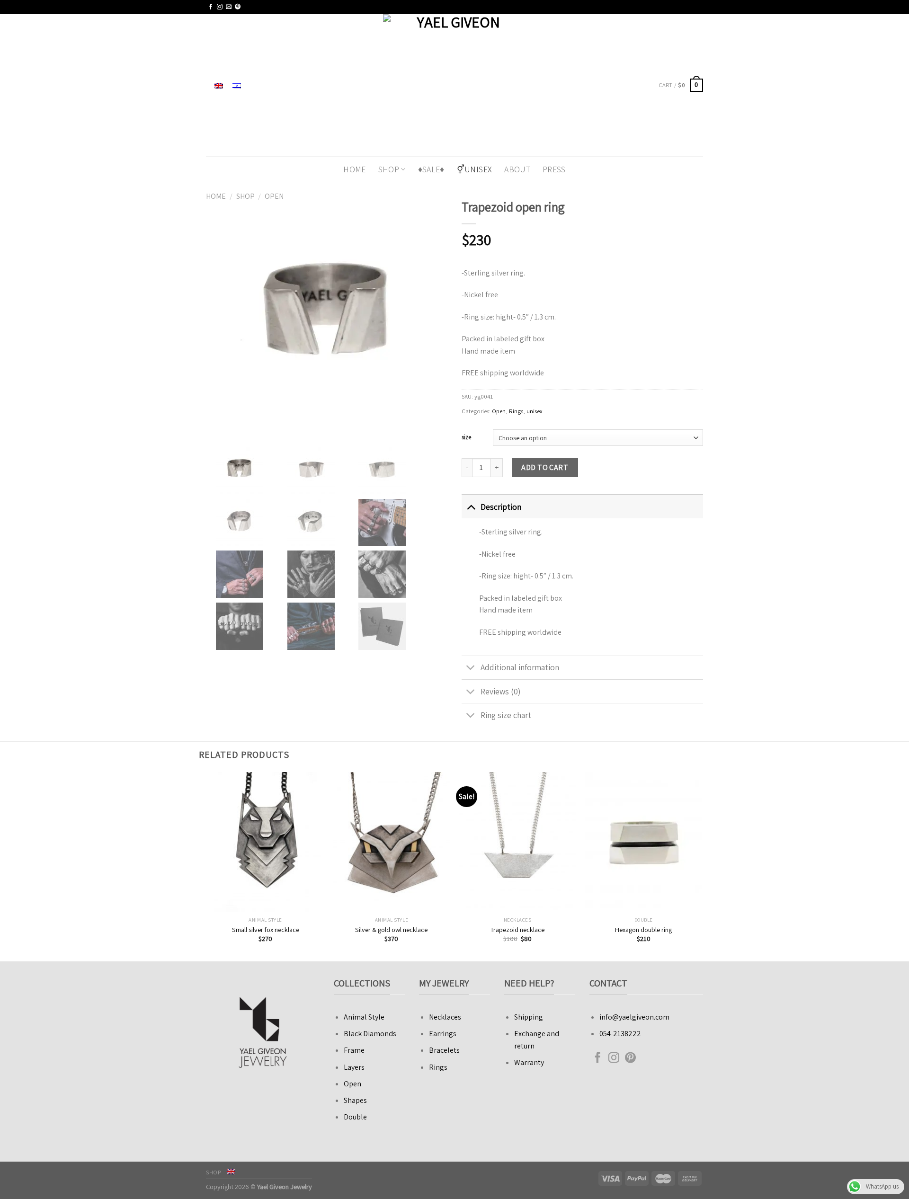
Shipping (528, 1017)
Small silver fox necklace (265, 929)
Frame (354, 1050)
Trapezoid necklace (517, 929)
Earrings (442, 1034)
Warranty (529, 1062)
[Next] (702, 865)
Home (216, 196)
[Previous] (208, 865)
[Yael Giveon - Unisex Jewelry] (454, 85)
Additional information (520, 667)
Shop (388, 169)
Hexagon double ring (643, 929)
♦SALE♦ (431, 169)
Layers (354, 1067)
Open (274, 196)
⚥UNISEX (474, 169)
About (517, 169)
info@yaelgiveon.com (634, 1017)
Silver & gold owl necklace (391, 929)
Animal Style (364, 1017)
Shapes (355, 1100)
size (466, 437)
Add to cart (544, 467)
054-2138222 (620, 1034)
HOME (354, 169)
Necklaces (445, 1017)
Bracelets (444, 1050)
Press (554, 169)
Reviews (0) (501, 691)
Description (501, 506)
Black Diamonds (370, 1034)
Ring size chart (506, 715)
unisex (534, 411)
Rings (516, 411)
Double (355, 1117)
